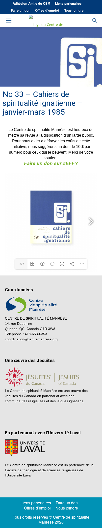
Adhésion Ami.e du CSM (31, 3)
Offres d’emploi (47, 10)
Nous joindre (73, 10)
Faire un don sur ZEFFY (51, 163)
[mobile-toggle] (8, 20)
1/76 (21, 264)
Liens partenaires (68, 3)
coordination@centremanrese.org (31, 339)
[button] (95, 20)
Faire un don (20, 10)
